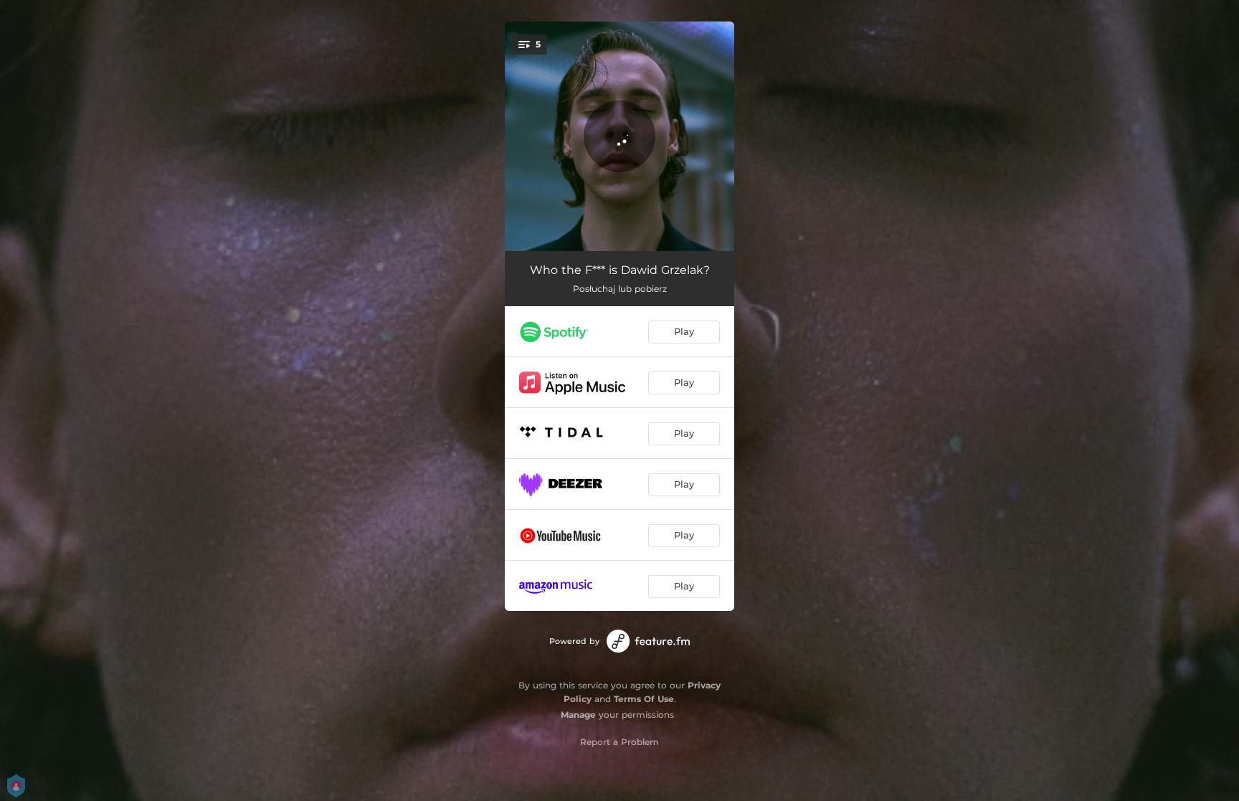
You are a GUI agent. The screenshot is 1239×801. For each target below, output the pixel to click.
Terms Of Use (644, 698)
